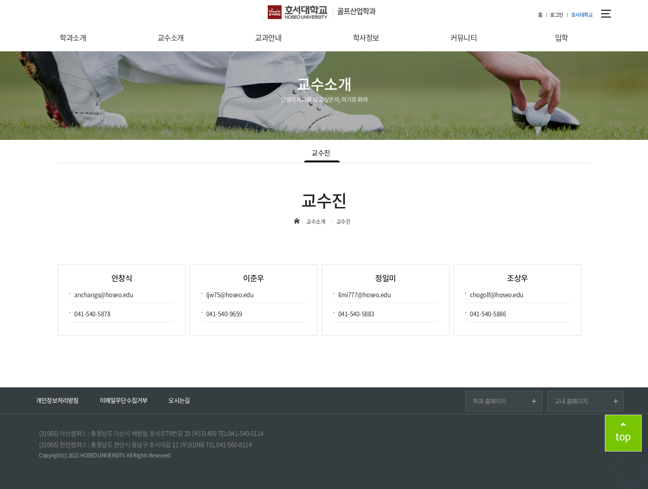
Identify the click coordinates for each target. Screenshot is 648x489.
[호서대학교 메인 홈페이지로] (302, 13)
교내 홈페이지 (571, 400)
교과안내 (268, 37)
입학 (561, 37)
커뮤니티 (463, 37)
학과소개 (73, 37)
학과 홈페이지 (489, 400)
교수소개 (171, 37)
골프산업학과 (356, 11)
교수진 (321, 153)
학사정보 (366, 37)
